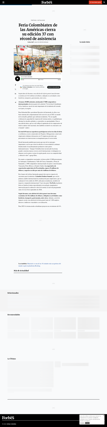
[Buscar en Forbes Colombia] (104, 2)
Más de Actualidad (21, 271)
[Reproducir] (17, 78)
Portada (33, 20)
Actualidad (41, 20)
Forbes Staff (31, 42)
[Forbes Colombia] (46, 2)
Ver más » (82, 422)
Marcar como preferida (53, 87)
